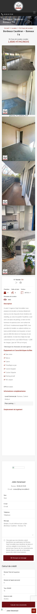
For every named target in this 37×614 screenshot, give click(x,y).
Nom (5, 495)
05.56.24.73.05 (8, 14)
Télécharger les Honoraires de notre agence (17, 347)
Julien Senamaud (18, 482)
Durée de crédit (8, 596)
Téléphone (6, 512)
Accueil (6, 28)
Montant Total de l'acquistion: (12, 572)
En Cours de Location (26, 28)
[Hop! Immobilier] (18, 10)
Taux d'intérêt (7, 588)
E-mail (5, 503)
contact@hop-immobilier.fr (21, 489)
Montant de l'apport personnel (12, 580)
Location (14, 28)
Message (6, 521)
